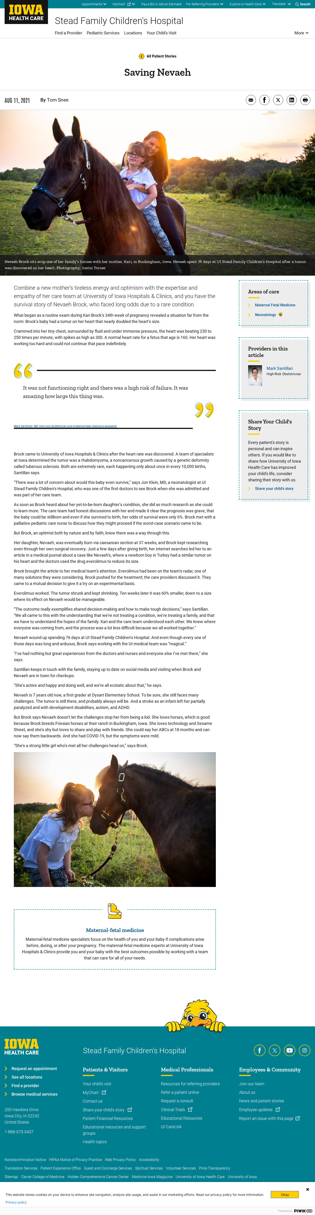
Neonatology (265, 315)
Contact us (93, 1101)
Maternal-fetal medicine (115, 930)
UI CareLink (171, 1126)
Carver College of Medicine (42, 1177)
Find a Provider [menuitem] (68, 32)
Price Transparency (214, 1168)
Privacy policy (16, 1202)
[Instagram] (304, 1050)
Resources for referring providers (190, 1083)
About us (247, 1092)
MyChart (91, 1092)
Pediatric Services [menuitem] (103, 32)
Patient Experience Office (61, 1168)
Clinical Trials (173, 1109)
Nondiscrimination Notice (25, 1160)
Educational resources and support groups (114, 1130)
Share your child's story (274, 488)
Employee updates (256, 1109)
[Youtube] (289, 1050)
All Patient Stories (161, 56)
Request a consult (177, 1100)
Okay (285, 1195)
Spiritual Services (149, 1168)
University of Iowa (242, 1177)
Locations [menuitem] (133, 32)
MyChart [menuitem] (119, 4)
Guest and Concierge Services (108, 1168)
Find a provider (25, 1085)
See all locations (27, 1077)
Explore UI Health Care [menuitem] (246, 4)
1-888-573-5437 (19, 1131)
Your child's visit (97, 1083)
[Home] (26, 12)
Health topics (95, 1141)
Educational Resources (181, 1118)
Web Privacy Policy (120, 1160)
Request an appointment (34, 1068)
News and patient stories (261, 1100)
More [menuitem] (299, 32)
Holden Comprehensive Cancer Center (98, 1177)
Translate (278, 4)
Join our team (251, 1083)
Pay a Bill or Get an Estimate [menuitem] (161, 4)
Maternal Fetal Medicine (275, 305)
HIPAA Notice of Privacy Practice (75, 1160)
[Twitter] (274, 1050)
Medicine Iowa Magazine (152, 1177)
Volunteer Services (181, 1168)
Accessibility (149, 1160)
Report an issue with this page (266, 1118)
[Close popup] (307, 1189)
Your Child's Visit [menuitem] (161, 32)
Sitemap (11, 1177)
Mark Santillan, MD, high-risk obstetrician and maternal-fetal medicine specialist (65, 426)
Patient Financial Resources (108, 1118)
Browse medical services (34, 1094)
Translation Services (21, 1168)
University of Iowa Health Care (200, 1177)
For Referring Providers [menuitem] (202, 4)
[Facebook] (259, 1050)
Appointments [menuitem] (92, 4)
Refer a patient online (180, 1092)
